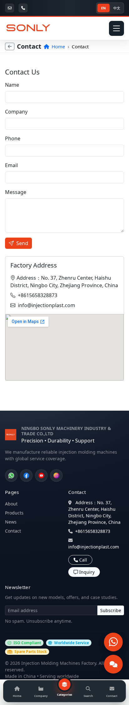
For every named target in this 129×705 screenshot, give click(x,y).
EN (103, 8)
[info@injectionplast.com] (10, 7)
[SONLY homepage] (28, 28)
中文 (116, 8)
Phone (12, 138)
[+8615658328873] (23, 7)
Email (11, 165)
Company (16, 111)
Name (12, 84)
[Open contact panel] (113, 664)
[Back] (9, 46)
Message (15, 192)
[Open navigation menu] (116, 28)
